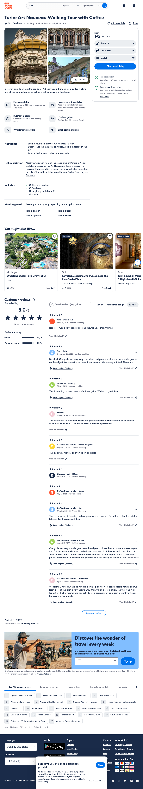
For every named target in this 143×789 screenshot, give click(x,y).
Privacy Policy (72, 753)
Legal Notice (72, 749)
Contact (70, 744)
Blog (105, 753)
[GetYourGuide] (8, 6)
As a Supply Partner (123, 744)
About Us (107, 744)
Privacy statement (44, 674)
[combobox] (115, 304)
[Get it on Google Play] (54, 746)
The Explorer (106, 769)
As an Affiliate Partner (124, 753)
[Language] (124, 5)
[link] (31, 262)
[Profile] (134, 5)
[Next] (138, 262)
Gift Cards (107, 762)
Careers (106, 749)
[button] (13, 23)
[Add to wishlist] (54, 236)
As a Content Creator (124, 749)
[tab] (20, 687)
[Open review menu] (136, 321)
